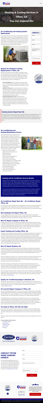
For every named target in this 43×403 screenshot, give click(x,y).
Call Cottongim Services (10, 369)
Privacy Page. (38, 401)
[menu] (40, 3)
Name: (33, 35)
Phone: (33, 44)
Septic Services (6, 323)
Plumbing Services (6, 324)
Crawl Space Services (7, 321)
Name (23, 350)
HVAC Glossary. (11, 275)
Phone (23, 358)
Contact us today (8, 286)
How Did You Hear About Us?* (28, 363)
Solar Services (5, 326)
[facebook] (8, 394)
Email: (33, 40)
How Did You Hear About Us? (35, 49)
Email (23, 354)
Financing (5, 327)
